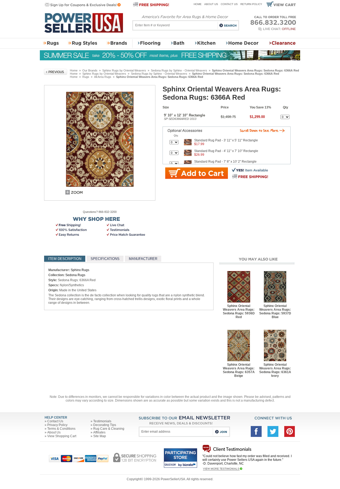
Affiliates (99, 432)
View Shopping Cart (61, 436)
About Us (211, 4)
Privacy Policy (57, 425)
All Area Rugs (102, 76)
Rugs (85, 76)
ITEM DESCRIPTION (64, 259)
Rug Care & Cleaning (108, 429)
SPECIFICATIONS (105, 259)
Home (198, 4)
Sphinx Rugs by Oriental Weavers (124, 70)
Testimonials (102, 421)
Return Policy (251, 4)
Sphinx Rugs (80, 270)
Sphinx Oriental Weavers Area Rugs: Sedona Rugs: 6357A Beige (239, 370)
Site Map (99, 436)
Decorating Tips (104, 425)
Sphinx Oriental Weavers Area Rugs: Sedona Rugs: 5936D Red (239, 311)
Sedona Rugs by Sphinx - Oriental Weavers (179, 70)
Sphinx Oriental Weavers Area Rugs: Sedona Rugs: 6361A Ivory (275, 370)
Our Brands (89, 70)
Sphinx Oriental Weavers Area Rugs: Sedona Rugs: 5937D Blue (275, 311)
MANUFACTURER (143, 259)
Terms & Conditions (61, 429)
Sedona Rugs (75, 275)
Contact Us (229, 4)
